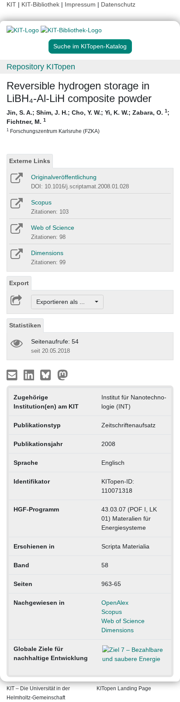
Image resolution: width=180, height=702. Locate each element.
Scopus (41, 202)
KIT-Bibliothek (41, 4)
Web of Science (52, 227)
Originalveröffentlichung (64, 177)
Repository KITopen (41, 66)
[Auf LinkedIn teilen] (30, 374)
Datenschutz (118, 4)
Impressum (80, 4)
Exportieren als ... (64, 301)
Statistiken (25, 325)
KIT (11, 4)
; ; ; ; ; (88, 121)
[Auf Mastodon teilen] (62, 374)
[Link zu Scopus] (16, 206)
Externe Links (29, 160)
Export (19, 282)
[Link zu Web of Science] (16, 231)
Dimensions (47, 252)
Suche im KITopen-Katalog (90, 46)
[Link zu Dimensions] (16, 256)
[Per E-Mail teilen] (13, 374)
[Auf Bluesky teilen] (47, 374)
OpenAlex (114, 602)
